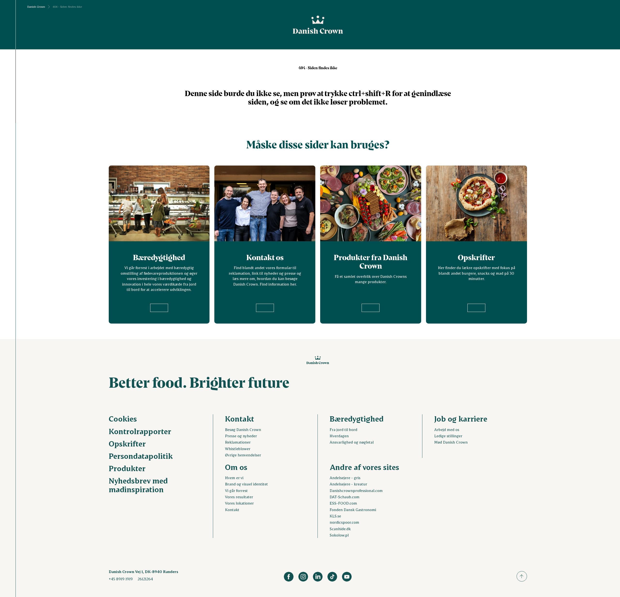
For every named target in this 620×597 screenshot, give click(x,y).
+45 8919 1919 (121, 578)
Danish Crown (36, 6)
